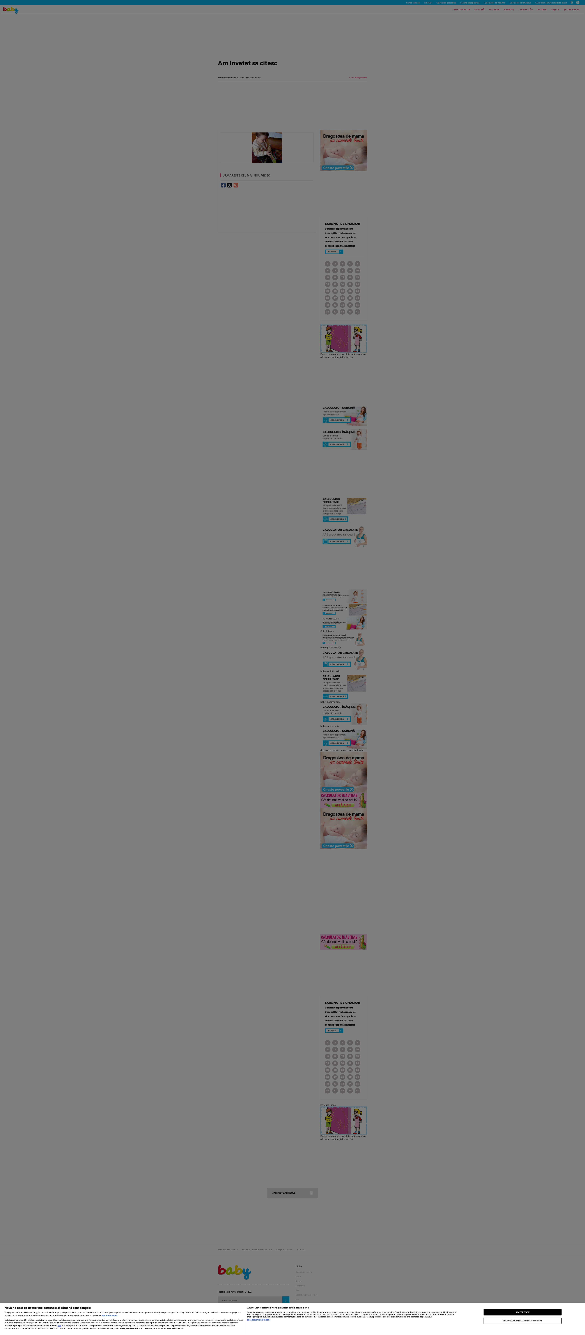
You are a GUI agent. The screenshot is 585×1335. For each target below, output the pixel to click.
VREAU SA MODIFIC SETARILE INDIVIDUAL (522, 1320)
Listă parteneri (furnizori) (258, 1320)
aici (59, 1325)
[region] (292, 1319)
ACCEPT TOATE (523, 1312)
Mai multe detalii (109, 1315)
